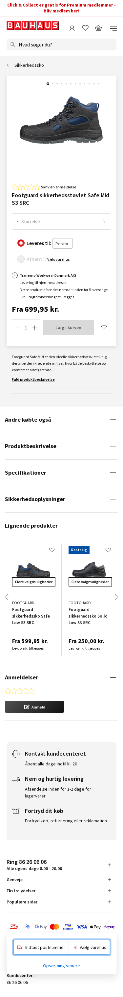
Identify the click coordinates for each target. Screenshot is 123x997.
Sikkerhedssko (29, 65)
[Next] (116, 596)
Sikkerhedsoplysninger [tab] (35, 499)
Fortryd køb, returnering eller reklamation (66, 821)
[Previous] (7, 596)
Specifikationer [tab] (25, 472)
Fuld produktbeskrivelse (33, 379)
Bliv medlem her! (61, 11)
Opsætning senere (61, 966)
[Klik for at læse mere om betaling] (61, 927)
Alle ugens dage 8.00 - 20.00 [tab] (34, 864)
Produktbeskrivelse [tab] (30, 446)
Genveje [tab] (15, 880)
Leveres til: (39, 243)
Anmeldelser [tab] (21, 677)
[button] (34, 707)
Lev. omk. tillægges (28, 648)
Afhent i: (36, 259)
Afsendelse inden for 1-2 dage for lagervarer (58, 792)
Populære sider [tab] (22, 902)
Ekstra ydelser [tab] (21, 891)
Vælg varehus (58, 259)
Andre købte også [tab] (28, 419)
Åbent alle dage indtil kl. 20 (51, 764)
